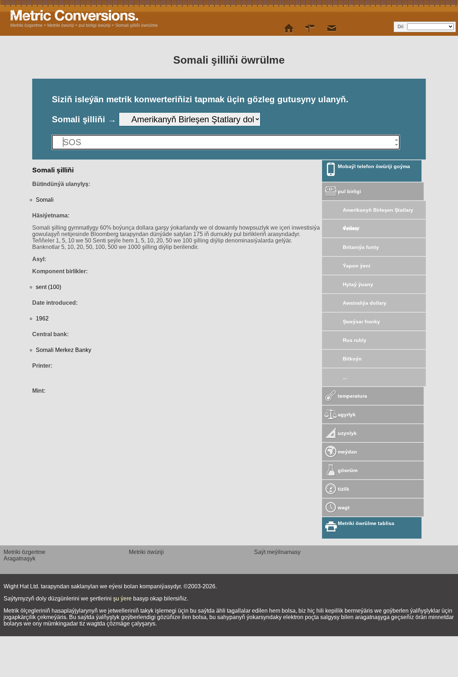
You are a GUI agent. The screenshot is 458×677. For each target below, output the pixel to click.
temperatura (352, 396)
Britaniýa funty (361, 247)
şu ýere (122, 598)
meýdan (347, 452)
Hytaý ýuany (358, 284)
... (345, 377)
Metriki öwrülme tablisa (366, 523)
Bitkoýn (352, 359)
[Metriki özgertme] (289, 28)
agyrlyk (347, 414)
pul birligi (349, 191)
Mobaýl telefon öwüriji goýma (374, 166)
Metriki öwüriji (60, 25)
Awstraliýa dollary (364, 303)
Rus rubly (354, 340)
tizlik (343, 489)
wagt (344, 507)
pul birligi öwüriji (95, 25)
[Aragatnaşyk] (332, 28)
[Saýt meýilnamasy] (310, 28)
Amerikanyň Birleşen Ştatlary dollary (378, 213)
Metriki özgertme (26, 25)
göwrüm (347, 470)
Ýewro (350, 228)
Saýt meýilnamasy (277, 552)
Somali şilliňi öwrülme (136, 25)
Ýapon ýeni (356, 266)
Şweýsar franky (361, 321)
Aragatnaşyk (19, 558)
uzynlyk (347, 433)
